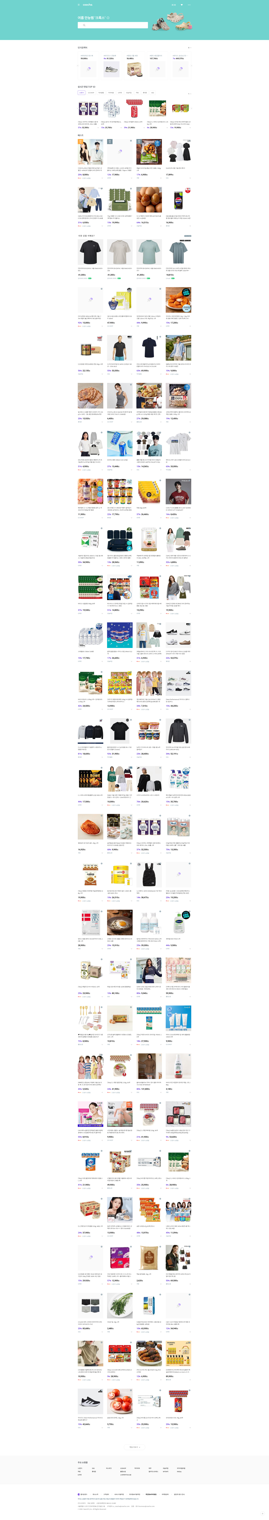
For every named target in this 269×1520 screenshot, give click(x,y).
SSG (152, 92)
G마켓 (120, 92)
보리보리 (165, 1471)
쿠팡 (137, 92)
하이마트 (137, 1468)
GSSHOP (123, 1468)
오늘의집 (129, 92)
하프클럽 (101, 92)
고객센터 (106, 1494)
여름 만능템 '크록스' (91, 17)
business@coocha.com (147, 1506)
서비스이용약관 (119, 1494)
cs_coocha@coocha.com (121, 1506)
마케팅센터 (165, 1494)
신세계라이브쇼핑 (125, 1475)
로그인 (174, 5)
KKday (179, 1471)
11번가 (81, 92)
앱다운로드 (83, 1494)
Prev (77, 65)
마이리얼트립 (181, 1468)
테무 (150, 1468)
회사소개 (95, 1494)
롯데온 (145, 92)
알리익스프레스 (153, 1471)
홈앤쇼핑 (123, 1471)
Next (191, 65)
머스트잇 (109, 1468)
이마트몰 (111, 92)
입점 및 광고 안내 (179, 1494)
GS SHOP (91, 92)
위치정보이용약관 (134, 1494)
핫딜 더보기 (134, 1447)
